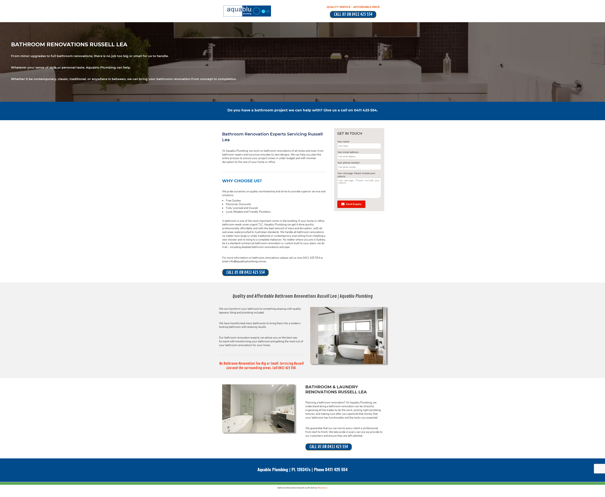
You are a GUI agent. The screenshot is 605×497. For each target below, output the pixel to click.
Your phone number (348, 162)
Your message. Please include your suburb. (356, 175)
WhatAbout (322, 487)
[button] (351, 204)
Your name (343, 141)
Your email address (348, 152)
